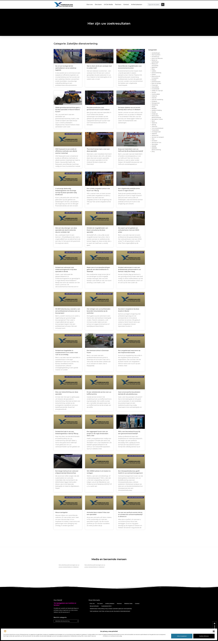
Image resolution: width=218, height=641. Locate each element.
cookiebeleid (99, 636)
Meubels (154, 108)
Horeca (154, 92)
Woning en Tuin (156, 142)
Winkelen (154, 140)
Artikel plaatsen (136, 4)
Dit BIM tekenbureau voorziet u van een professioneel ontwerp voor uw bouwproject (67, 311)
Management (156, 103)
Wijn (153, 139)
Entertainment (156, 81)
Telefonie (154, 123)
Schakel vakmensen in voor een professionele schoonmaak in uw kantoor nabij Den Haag (129, 269)
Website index (128, 603)
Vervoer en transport (158, 137)
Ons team (98, 4)
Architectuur (155, 56)
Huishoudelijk (156, 94)
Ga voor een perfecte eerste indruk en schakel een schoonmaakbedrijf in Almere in (130, 514)
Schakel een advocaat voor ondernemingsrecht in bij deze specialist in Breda (66, 269)
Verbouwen (155, 135)
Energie (154, 80)
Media (153, 106)
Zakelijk (154, 146)
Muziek (154, 112)
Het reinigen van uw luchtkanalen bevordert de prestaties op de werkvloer (98, 311)
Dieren (154, 74)
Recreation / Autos (157, 119)
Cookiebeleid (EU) (106, 606)
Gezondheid (155, 87)
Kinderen (154, 101)
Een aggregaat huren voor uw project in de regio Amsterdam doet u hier (97, 433)
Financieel (155, 85)
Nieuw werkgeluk (61, 512)
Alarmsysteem (156, 55)
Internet (154, 98)
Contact (126, 4)
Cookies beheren (204, 636)
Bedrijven (154, 67)
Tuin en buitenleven (157, 128)
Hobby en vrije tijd (157, 90)
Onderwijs (155, 114)
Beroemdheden (94, 606)
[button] (214, 631)
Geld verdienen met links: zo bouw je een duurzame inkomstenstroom (110, 611)
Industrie (154, 96)
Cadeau (154, 71)
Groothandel (155, 89)
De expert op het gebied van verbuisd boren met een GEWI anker (128, 230)
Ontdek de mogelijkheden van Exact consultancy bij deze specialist (97, 230)
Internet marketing (157, 99)
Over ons (90, 4)
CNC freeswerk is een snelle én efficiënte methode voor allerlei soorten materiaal (66, 151)
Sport (153, 121)
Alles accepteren (182, 636)
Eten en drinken (156, 83)
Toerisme (154, 126)
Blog (153, 69)
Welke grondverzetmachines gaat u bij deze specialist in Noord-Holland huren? (67, 109)
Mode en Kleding (157, 110)
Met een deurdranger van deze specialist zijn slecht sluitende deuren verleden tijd (66, 230)
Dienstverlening (156, 72)
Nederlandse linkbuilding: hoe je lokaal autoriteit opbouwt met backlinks (111, 608)
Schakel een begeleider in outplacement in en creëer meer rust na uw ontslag (66, 352)
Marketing (155, 105)
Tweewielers (155, 130)
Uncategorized (156, 132)
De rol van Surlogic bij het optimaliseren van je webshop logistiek (65, 68)
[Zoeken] (162, 4)
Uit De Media (108, 4)
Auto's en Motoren (157, 58)
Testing (154, 124)
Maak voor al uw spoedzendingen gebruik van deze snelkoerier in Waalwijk (98, 269)
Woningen (155, 144)
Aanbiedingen (156, 53)
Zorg (153, 151)
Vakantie (154, 133)
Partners (118, 4)
